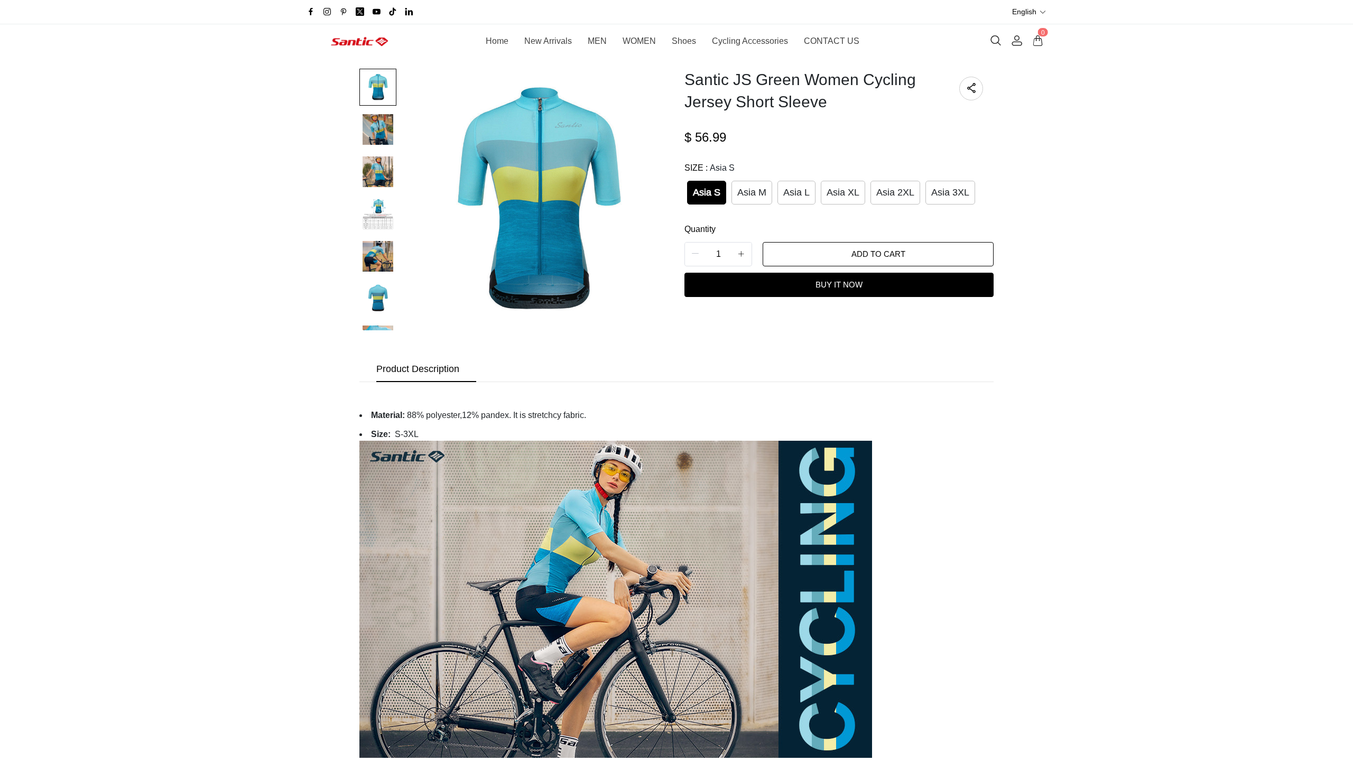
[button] (1029, 11)
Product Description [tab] (417, 369)
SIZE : (709, 167)
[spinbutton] (718, 254)
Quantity (700, 229)
